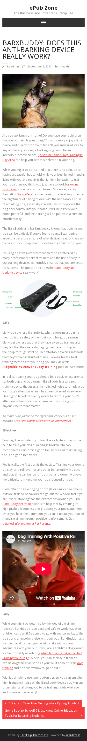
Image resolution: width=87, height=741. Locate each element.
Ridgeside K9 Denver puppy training (29, 367)
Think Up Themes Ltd (34, 735)
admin (15, 66)
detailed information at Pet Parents (26, 524)
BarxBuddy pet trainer (17, 504)
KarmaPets (24, 194)
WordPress (73, 735)
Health (64, 66)
